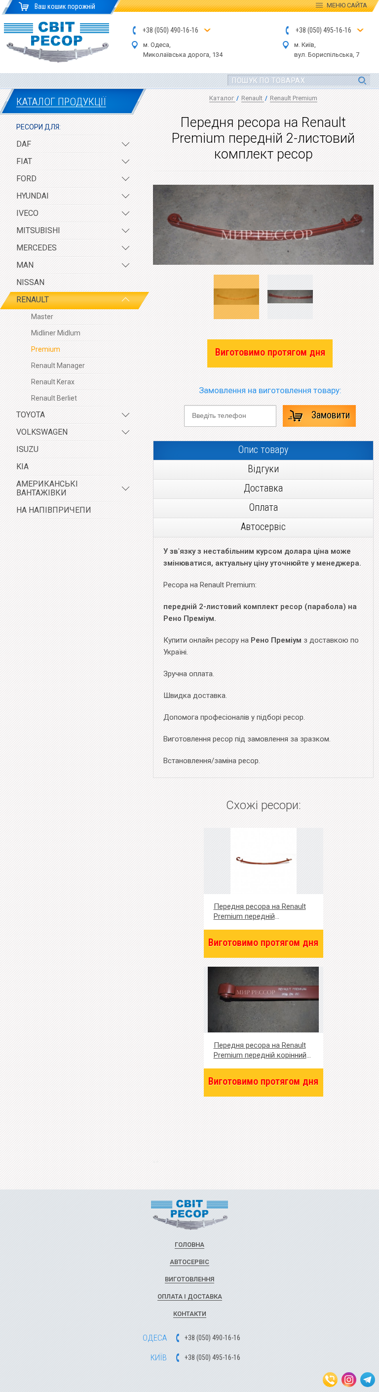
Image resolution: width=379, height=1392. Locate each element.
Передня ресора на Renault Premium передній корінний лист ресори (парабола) (260, 1050)
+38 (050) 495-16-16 (323, 30)
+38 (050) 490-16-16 (170, 30)
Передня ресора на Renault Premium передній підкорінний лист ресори (260, 911)
